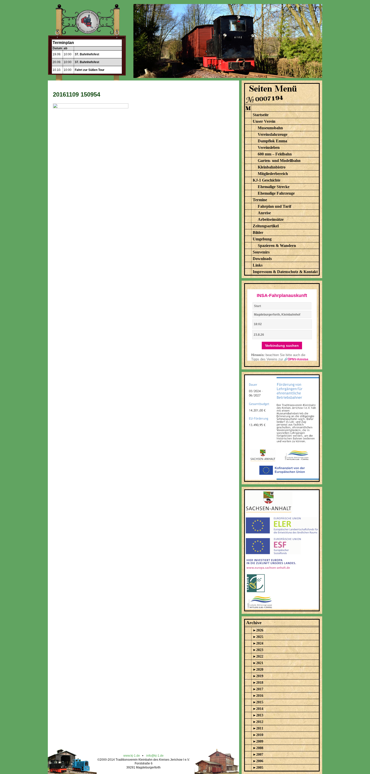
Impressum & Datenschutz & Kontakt (285, 272)
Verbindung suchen (282, 345)
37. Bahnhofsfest (87, 54)
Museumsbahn (270, 128)
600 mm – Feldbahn (275, 154)
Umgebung (262, 239)
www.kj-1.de (131, 755)
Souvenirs (261, 252)
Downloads (262, 258)
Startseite (261, 115)
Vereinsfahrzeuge (272, 134)
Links (258, 265)
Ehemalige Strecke (273, 187)
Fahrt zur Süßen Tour (89, 70)
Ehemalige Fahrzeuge (276, 193)
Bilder (258, 232)
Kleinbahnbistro (271, 167)
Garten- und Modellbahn (279, 160)
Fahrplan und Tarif (274, 206)
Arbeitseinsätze (271, 219)
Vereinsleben (269, 147)
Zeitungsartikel (266, 226)
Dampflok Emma (272, 141)
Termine (260, 200)
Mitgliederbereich (273, 173)
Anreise (264, 213)
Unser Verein (264, 121)
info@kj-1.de (155, 755)
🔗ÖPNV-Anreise (296, 359)
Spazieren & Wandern (277, 245)
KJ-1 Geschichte (266, 180)
